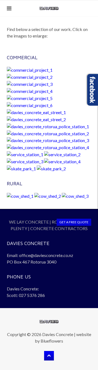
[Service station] (25, 153)
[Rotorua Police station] (48, 125)
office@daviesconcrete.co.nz (46, 255)
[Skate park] (21, 168)
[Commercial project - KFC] (30, 104)
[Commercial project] (30, 69)
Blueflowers (52, 340)
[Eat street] (36, 111)
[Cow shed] (20, 195)
